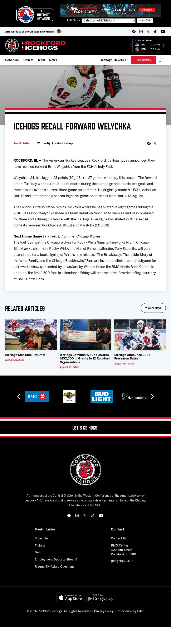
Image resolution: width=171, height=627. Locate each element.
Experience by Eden (130, 611)
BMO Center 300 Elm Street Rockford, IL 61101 (123, 550)
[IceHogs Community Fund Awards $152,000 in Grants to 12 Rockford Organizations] (85, 334)
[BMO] (37, 396)
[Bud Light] (102, 396)
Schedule (12, 60)
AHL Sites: (74, 20)
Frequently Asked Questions (54, 566)
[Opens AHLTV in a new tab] (110, 10)
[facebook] (133, 31)
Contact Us (119, 538)
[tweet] (154, 143)
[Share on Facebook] (148, 143)
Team (41, 60)
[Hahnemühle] (134, 396)
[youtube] (163, 31)
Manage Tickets (112, 60)
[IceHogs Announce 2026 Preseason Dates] (140, 334)
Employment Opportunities (54, 559)
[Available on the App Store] (70, 597)
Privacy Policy (104, 611)
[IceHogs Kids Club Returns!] (31, 334)
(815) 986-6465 (122, 561)
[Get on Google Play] (100, 597)
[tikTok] (155, 31)
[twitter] (148, 31)
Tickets (28, 60)
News (53, 60)
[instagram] (140, 31)
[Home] (35, 45)
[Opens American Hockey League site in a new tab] (35, 14)
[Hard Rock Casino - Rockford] (69, 396)
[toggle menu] (161, 60)
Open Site (145, 20)
